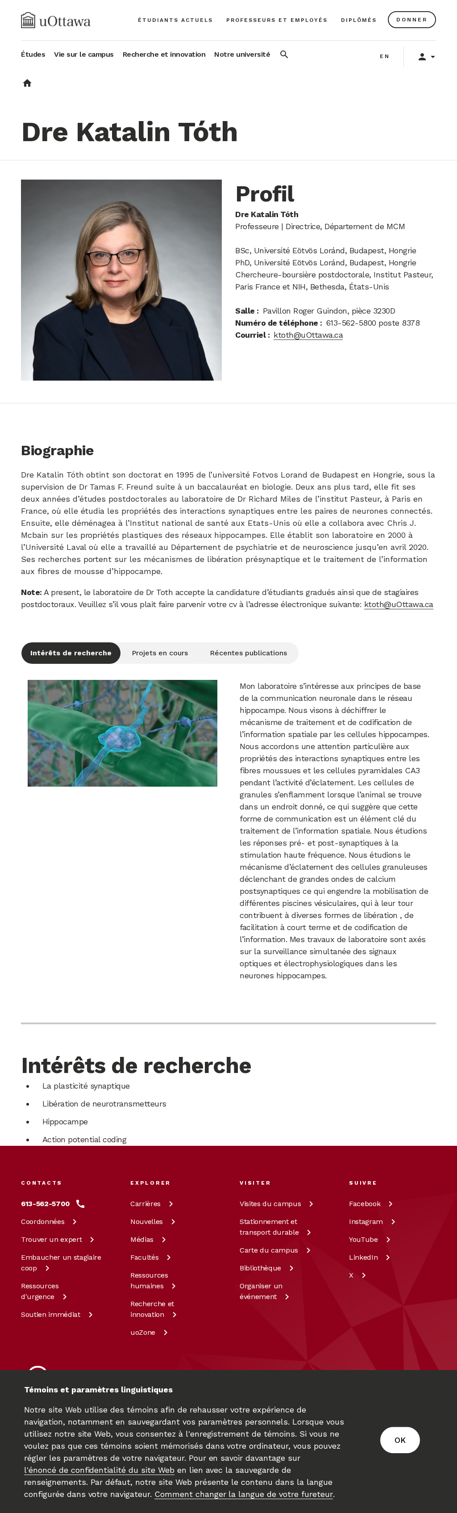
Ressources (40, 1291)
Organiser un (261, 1291)
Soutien (50, 1314)
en (385, 56)
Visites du (270, 1203)
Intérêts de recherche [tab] (71, 653)
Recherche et (152, 1309)
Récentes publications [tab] (248, 653)
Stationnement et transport (269, 1226)
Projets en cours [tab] (160, 653)
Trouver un (51, 1239)
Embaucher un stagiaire (61, 1262)
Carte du (269, 1250)
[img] (56, 20)
